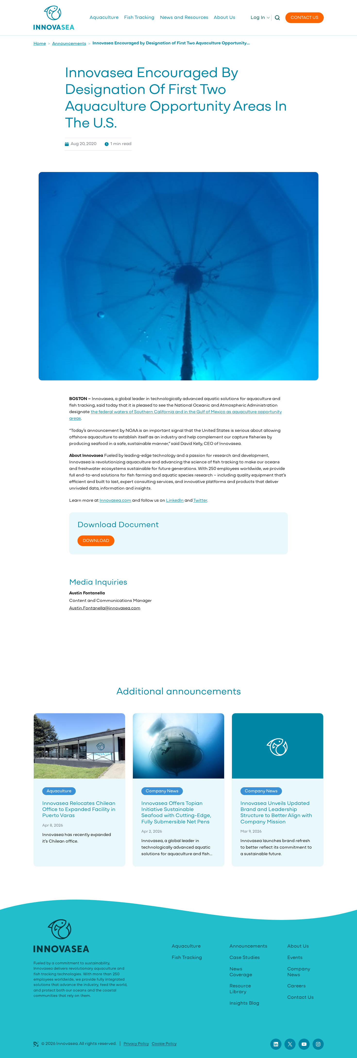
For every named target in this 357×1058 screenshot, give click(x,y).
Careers (296, 986)
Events (295, 958)
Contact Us (304, 18)
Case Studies (245, 958)
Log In (258, 18)
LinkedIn (175, 501)
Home (40, 44)
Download (96, 541)
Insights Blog (244, 1003)
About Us (298, 946)
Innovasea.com (115, 501)
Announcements (69, 44)
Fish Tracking (187, 958)
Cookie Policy (164, 1044)
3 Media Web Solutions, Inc (36, 1044)
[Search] (277, 17)
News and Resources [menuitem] (184, 18)
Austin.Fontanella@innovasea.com (104, 608)
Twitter (200, 501)
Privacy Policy (136, 1044)
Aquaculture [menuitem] (104, 18)
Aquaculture (186, 946)
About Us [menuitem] (224, 18)
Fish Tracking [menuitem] (139, 18)
